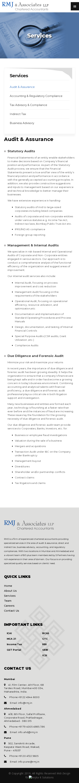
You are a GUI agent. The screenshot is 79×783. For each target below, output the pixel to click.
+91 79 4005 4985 (29, 726)
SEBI (45, 649)
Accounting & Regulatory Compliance (36, 96)
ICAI (9, 633)
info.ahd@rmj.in (27, 732)
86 (43, 726)
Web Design (63, 773)
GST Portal (14, 649)
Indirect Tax (18, 114)
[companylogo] (25, 5)
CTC (45, 638)
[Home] (29, 524)
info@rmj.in (24, 702)
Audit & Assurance (22, 87)
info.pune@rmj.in (28, 761)
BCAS (45, 633)
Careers (9, 605)
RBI (44, 644)
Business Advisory (22, 123)
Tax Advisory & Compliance (28, 105)
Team (8, 600)
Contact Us (11, 610)
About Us (10, 590)
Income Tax (14, 644)
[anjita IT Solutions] (41, 777)
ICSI (44, 655)
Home (8, 585)
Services (10, 595)
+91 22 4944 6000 (29, 697)
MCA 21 (11, 638)
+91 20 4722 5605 (28, 755)
